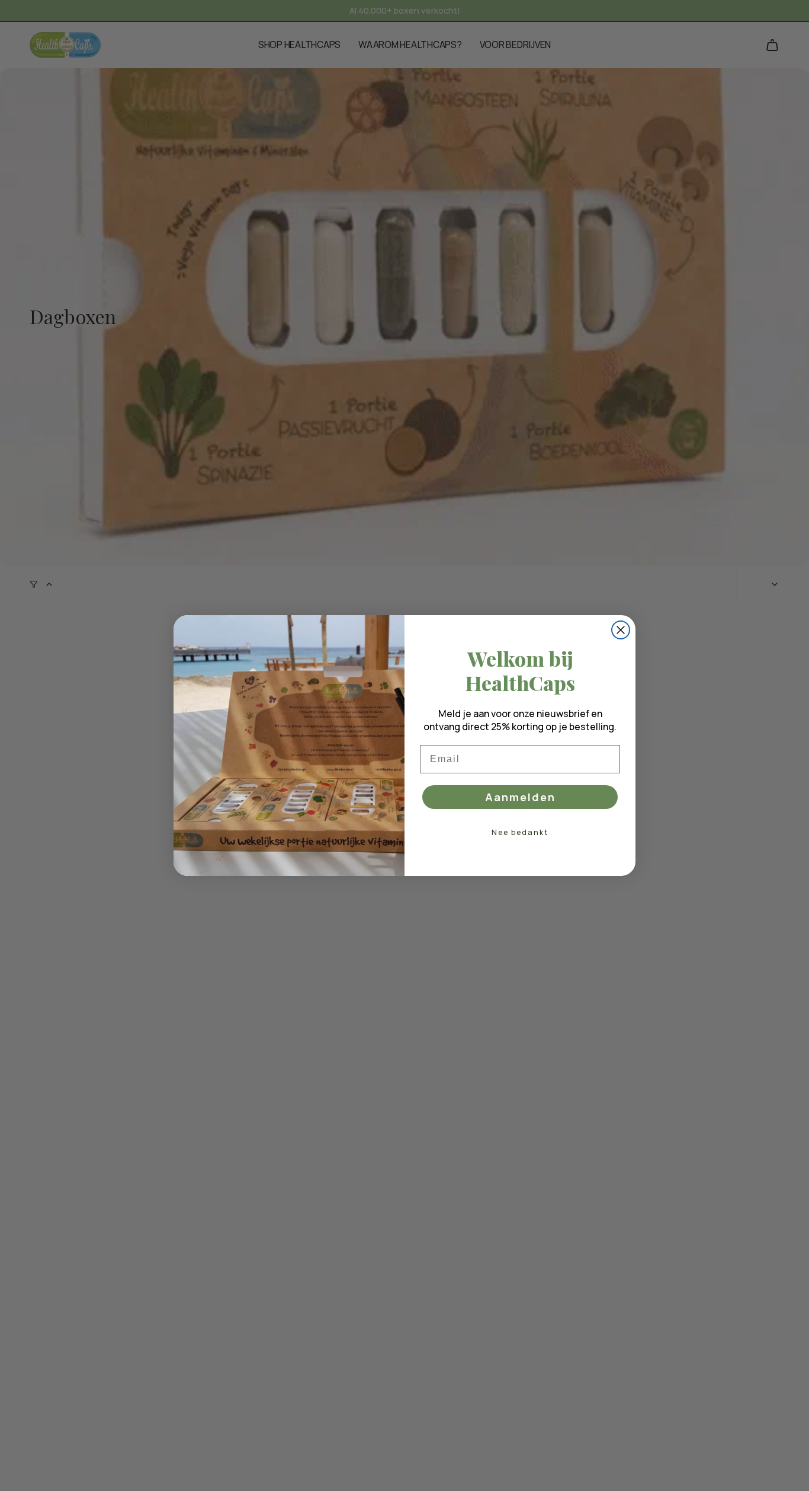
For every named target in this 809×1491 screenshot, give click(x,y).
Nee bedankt (520, 832)
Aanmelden (520, 797)
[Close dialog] (621, 630)
